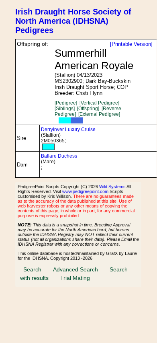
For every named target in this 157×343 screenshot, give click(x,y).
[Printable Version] (131, 44)
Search (32, 269)
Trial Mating (75, 278)
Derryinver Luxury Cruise (68, 129)
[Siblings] (65, 108)
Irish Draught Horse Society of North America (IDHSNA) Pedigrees (73, 21)
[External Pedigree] (99, 114)
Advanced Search (75, 269)
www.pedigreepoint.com (85, 191)
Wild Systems (112, 186)
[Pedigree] (66, 103)
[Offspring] (88, 108)
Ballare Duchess (59, 156)
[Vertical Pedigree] (99, 103)
